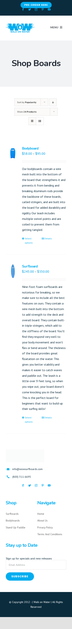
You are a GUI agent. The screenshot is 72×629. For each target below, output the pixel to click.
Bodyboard (30, 148)
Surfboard (30, 266)
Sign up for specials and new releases (29, 558)
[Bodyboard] (13, 153)
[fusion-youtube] (49, 9)
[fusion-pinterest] (42, 9)
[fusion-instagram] (36, 9)
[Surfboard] (13, 271)
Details (48, 238)
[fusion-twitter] (29, 9)
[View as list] (40, 121)
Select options (29, 240)
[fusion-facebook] (23, 9)
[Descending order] (53, 102)
